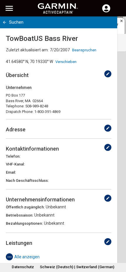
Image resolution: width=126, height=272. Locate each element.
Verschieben (65, 62)
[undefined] (107, 73)
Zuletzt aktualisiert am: (27, 50)
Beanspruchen (84, 50)
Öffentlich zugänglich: (25, 207)
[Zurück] (4, 22)
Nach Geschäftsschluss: (27, 180)
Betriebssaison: (19, 215)
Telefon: (13, 156)
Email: (11, 172)
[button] (118, 245)
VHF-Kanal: (15, 164)
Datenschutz (23, 267)
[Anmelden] (106, 11)
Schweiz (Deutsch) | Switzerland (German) (77, 267)
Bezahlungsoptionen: (24, 223)
